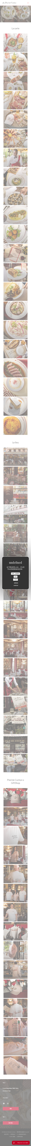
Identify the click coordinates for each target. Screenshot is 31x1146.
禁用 (15, 576)
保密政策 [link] (16, 582)
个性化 (15, 579)
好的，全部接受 (15, 573)
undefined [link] (16, 585)
